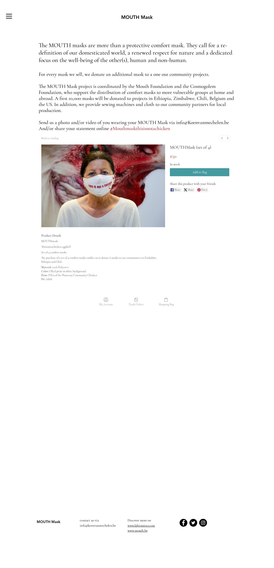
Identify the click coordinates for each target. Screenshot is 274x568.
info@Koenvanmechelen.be (202, 122)
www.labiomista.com (141, 525)
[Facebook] (183, 523)
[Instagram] (203, 523)
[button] (9, 16)
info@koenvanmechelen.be (98, 525)
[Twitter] (193, 523)
